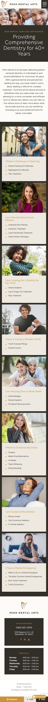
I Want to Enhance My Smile (21, 447)
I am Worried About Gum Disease (19, 219)
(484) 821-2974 (24, 628)
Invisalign (12, 460)
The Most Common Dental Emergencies (25, 577)
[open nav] (45, 4)
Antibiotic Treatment (17, 229)
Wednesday (14, 664)
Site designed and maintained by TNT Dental (24, 690)
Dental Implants (15, 400)
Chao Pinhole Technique (18, 237)
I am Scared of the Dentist (20, 511)
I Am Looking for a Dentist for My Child (22, 282)
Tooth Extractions (15, 585)
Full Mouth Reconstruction (19, 404)
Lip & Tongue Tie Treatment (20, 292)
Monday (12, 658)
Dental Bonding (14, 468)
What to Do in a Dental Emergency (23, 573)
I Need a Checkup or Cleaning (22, 161)
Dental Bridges (14, 396)
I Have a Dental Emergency (20, 568)
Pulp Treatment (14, 296)
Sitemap (18, 687)
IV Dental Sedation (16, 524)
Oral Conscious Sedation (18, 520)
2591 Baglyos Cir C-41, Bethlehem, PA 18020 (24, 633)
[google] (24, 639)
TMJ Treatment (14, 174)
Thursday (13, 667)
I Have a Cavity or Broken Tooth (23, 339)
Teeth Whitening (15, 464)
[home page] (19, 4)
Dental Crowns (14, 348)
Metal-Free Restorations (18, 456)
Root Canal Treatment (17, 581)
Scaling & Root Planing (17, 225)
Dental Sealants (15, 288)
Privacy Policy (27, 687)
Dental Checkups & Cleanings (20, 166)
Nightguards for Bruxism (18, 170)
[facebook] (21, 639)
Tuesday (13, 660)
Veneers (11, 452)
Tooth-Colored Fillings (17, 344)
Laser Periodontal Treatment (20, 233)
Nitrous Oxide (14, 517)
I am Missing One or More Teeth (23, 391)
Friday (12, 669)
